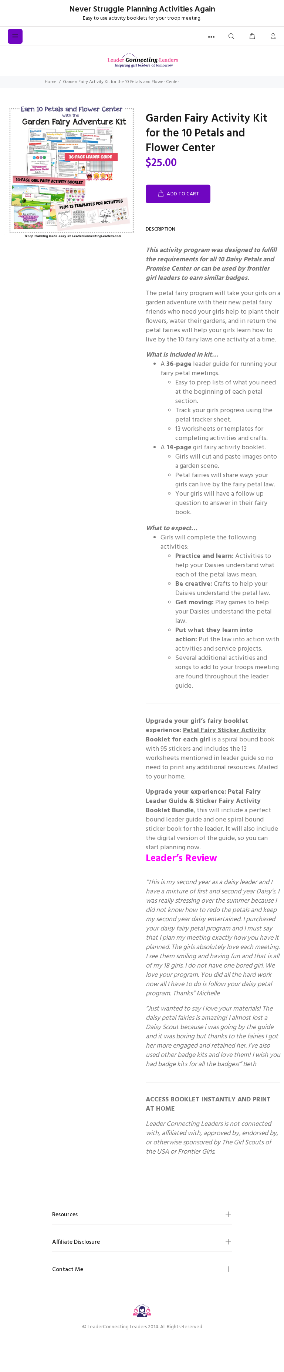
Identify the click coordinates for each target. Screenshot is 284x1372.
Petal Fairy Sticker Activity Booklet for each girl (206, 735)
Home (51, 82)
